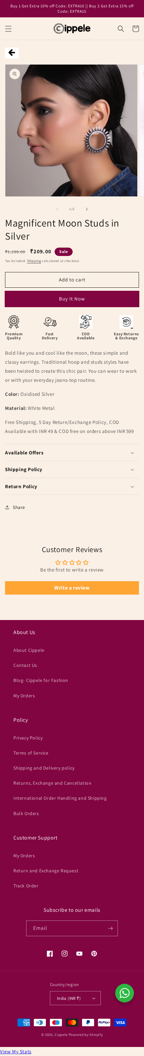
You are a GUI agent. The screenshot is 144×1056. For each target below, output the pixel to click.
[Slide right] (86, 209)
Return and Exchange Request (45, 871)
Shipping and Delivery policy (44, 768)
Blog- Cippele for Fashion (40, 680)
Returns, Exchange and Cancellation (52, 783)
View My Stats (15, 1051)
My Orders (24, 696)
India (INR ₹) (69, 998)
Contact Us (25, 665)
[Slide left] (57, 209)
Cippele (61, 1034)
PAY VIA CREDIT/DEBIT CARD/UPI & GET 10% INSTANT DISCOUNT (72, 301)
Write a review (71, 587)
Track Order (26, 886)
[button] (8, 28)
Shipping (34, 261)
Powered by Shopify (86, 1034)
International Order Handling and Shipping (60, 798)
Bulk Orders (26, 813)
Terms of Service (31, 753)
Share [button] (19, 507)
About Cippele (29, 650)
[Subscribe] (110, 928)
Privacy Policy (28, 738)
